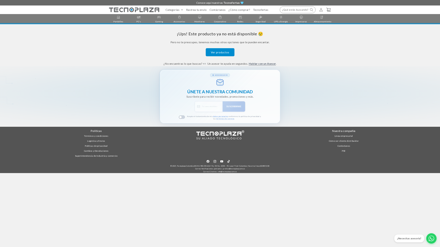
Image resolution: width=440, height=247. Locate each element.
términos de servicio (225, 119)
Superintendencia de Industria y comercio (96, 156)
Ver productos (220, 52)
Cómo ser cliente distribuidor (344, 141)
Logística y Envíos (96, 141)
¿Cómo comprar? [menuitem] (239, 9)
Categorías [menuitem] (173, 9)
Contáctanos (343, 146)
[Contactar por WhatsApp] (431, 238)
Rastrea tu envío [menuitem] (196, 9)
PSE (344, 151)
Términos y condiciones (96, 136)
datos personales (220, 116)
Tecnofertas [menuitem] (260, 9)
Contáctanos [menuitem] (218, 9)
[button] (298, 9)
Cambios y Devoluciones (96, 151)
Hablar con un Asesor (262, 63)
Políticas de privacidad (96, 146)
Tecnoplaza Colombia (185, 166)
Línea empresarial (344, 136)
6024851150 (265, 166)
